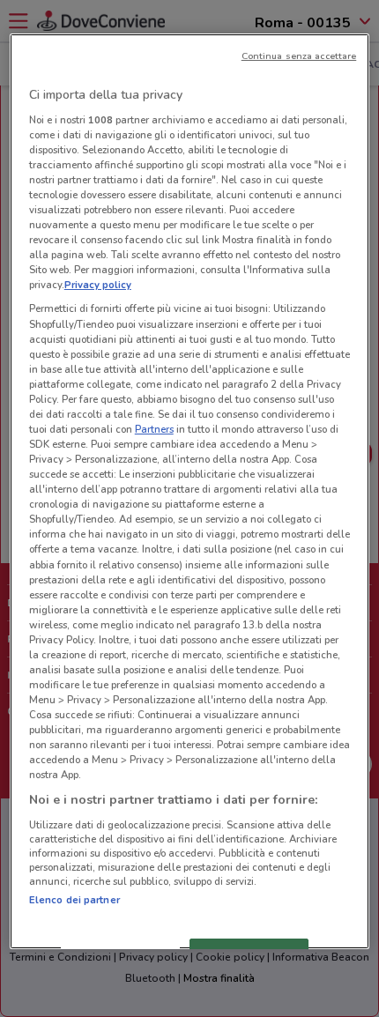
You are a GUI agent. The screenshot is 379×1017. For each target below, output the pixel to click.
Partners (154, 429)
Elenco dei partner (74, 900)
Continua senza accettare (299, 56)
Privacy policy (97, 285)
